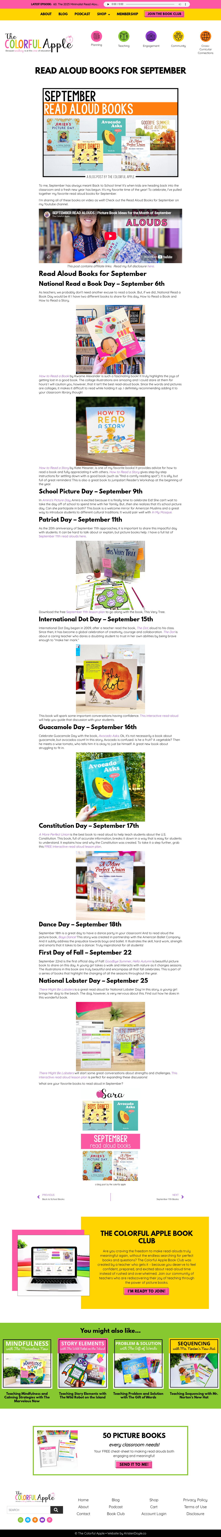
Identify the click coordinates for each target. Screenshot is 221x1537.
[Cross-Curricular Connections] (205, 36)
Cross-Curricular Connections (205, 49)
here (150, 266)
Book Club (116, 1513)
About (46, 14)
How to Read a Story (54, 468)
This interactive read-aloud (159, 716)
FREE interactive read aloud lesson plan (73, 846)
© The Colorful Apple (90, 1533)
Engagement (151, 46)
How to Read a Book (54, 376)
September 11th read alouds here (62, 536)
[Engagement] (151, 36)
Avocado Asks (109, 736)
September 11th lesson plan (85, 612)
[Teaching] (123, 36)
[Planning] (96, 36)
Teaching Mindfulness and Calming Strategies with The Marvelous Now (27, 1397)
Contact (83, 1513)
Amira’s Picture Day (56, 500)
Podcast (82, 14)
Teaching (123, 46)
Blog (63, 14)
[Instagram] (20, 1520)
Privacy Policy (195, 1499)
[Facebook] (28, 1520)
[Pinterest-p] (49, 1520)
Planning (96, 44)
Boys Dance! (67, 937)
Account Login (153, 1513)
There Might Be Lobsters (56, 989)
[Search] (56, 1510)
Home (83, 1499)
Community (178, 46)
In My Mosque (161, 512)
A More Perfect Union (54, 834)
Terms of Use (195, 1506)
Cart (153, 1506)
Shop (101, 14)
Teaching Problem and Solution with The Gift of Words (138, 1396)
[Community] (178, 36)
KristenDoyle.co (135, 1533)
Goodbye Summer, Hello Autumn (128, 961)
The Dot (169, 632)
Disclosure (195, 1513)
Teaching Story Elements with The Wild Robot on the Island (82, 1396)
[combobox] (28, 1510)
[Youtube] (42, 1520)
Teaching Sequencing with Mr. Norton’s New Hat (194, 1396)
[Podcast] (35, 1520)
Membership (127, 14)
